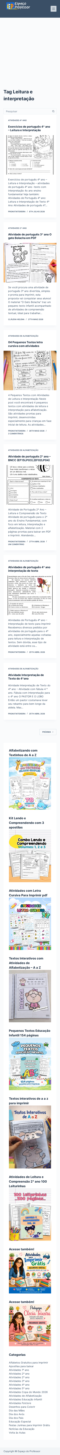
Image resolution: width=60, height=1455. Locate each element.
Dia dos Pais (16, 1417)
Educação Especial (20, 1421)
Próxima (46, 732)
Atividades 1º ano (19, 1369)
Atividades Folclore (20, 1403)
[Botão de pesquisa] (53, 111)
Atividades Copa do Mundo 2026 (28, 1392)
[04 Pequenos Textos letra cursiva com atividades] (30, 370)
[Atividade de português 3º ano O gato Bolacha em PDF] (30, 262)
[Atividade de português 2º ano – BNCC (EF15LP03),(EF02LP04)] (30, 484)
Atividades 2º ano (19, 1373)
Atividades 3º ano (17, 228)
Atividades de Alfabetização (23, 336)
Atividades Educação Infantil (25, 1399)
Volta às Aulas (17, 1432)
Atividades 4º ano (17, 120)
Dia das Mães (17, 1410)
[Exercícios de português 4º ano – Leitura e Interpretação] (30, 155)
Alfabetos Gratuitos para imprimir (28, 1362)
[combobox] (27, 111)
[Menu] (53, 9)
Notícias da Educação (21, 1428)
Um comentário (16, 544)
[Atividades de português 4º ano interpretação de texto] (30, 595)
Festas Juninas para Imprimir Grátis (29, 1425)
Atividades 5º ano (19, 1388)
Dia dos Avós (16, 1414)
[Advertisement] (30, 49)
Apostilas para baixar (21, 1366)
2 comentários (15, 433)
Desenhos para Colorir (22, 1406)
